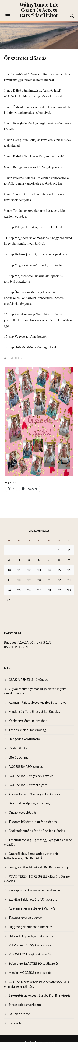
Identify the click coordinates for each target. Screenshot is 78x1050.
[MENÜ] (8, 16)
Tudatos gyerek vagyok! (26, 918)
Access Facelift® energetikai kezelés (34, 794)
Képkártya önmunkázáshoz (28, 721)
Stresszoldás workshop (25, 1005)
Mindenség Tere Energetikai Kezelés (34, 711)
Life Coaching (18, 757)
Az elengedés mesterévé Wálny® (32, 908)
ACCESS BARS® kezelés (26, 767)
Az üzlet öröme (19, 1014)
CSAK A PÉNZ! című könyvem (30, 680)
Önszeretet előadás (23, 812)
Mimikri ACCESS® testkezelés (30, 973)
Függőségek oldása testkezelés (31, 927)
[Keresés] (68, 16)
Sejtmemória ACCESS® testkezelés (34, 963)
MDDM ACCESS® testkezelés (30, 954)
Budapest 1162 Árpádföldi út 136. (28, 642)
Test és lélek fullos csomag (27, 730)
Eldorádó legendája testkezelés (31, 936)
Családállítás (18, 748)
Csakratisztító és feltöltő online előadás (37, 831)
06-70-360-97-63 (16, 647)
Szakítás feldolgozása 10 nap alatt (33, 899)
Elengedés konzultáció (24, 739)
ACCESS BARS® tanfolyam (28, 785)
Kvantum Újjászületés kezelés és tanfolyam (39, 702)
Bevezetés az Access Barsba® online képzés (39, 995)
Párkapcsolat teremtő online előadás (34, 890)
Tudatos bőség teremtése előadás (33, 822)
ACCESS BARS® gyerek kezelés (31, 776)
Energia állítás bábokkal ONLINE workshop (39, 867)
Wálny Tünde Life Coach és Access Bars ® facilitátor (39, 9)
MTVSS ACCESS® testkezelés (30, 945)
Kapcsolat (16, 1023)
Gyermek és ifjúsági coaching (29, 803)
